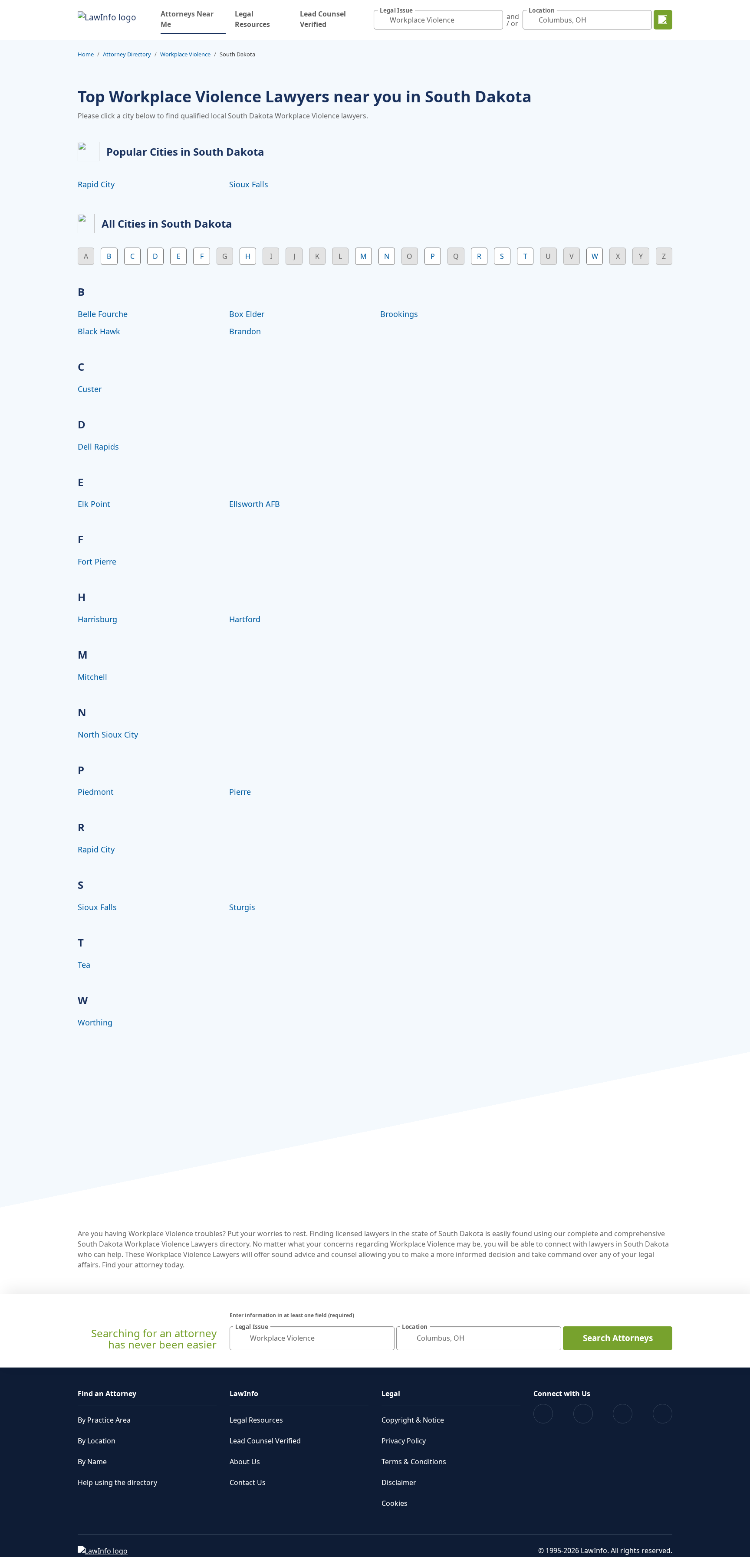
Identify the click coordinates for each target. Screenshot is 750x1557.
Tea (84, 964)
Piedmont (96, 791)
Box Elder (246, 314)
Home (86, 54)
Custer (90, 389)
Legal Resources (252, 19)
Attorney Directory (127, 54)
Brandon (245, 331)
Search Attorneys (618, 1338)
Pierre (240, 791)
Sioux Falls (248, 184)
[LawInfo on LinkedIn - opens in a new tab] (662, 1413)
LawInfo (244, 1393)
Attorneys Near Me (193, 19)
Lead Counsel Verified (323, 19)
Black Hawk (99, 331)
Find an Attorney (107, 1393)
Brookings (399, 314)
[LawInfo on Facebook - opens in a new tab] (543, 1413)
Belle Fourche (103, 314)
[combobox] (438, 19)
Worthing (95, 1022)
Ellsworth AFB (254, 503)
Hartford (244, 619)
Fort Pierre (97, 561)
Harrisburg (97, 619)
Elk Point (94, 503)
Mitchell (92, 676)
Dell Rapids (98, 446)
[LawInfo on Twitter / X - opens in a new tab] (583, 1413)
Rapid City (96, 184)
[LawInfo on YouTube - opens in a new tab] (622, 1413)
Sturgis (242, 907)
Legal (391, 1393)
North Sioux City (108, 734)
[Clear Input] (494, 20)
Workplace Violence (185, 54)
